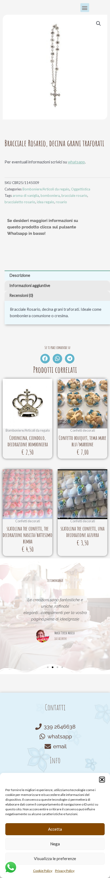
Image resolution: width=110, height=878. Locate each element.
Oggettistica (80, 189)
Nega (55, 843)
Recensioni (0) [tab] (21, 295)
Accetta (55, 829)
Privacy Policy (64, 871)
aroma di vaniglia (26, 195)
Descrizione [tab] (19, 275)
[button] (102, 779)
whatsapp (76, 162)
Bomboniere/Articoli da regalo (45, 189)
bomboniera (50, 195)
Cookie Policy (42, 871)
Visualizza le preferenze (55, 858)
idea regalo (45, 202)
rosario (61, 202)
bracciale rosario (74, 195)
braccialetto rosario (20, 202)
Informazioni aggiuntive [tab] (29, 285)
